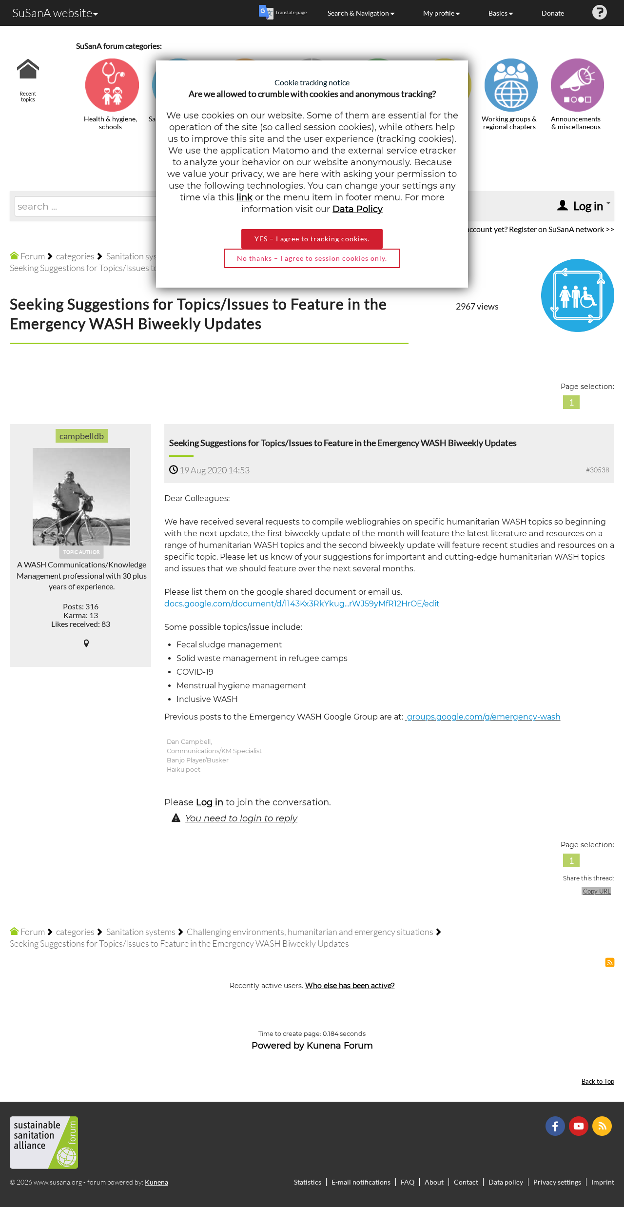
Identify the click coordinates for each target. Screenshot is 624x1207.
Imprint (602, 1182)
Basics (497, 13)
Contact (466, 1182)
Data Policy (357, 209)
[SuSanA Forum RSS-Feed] (603, 1125)
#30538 (597, 470)
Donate (553, 13)
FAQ (407, 1182)
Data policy (505, 1182)
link (244, 197)
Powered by (278, 1045)
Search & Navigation (358, 13)
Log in (209, 802)
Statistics (307, 1182)
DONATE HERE (586, 1150)
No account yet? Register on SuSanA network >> (534, 229)
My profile (438, 13)
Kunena (156, 1182)
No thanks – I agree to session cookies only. (312, 258)
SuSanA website (52, 12)
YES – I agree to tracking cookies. (312, 238)
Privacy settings (557, 1182)
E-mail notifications (361, 1182)
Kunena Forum (340, 1045)
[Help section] (600, 13)
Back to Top (598, 1081)
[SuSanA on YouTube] (580, 1125)
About (434, 1182)
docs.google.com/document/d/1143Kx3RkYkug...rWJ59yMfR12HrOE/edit (302, 603)
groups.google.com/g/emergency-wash (484, 716)
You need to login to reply (241, 818)
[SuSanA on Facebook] (556, 1125)
